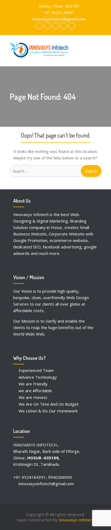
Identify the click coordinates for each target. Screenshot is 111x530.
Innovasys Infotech (76, 519)
